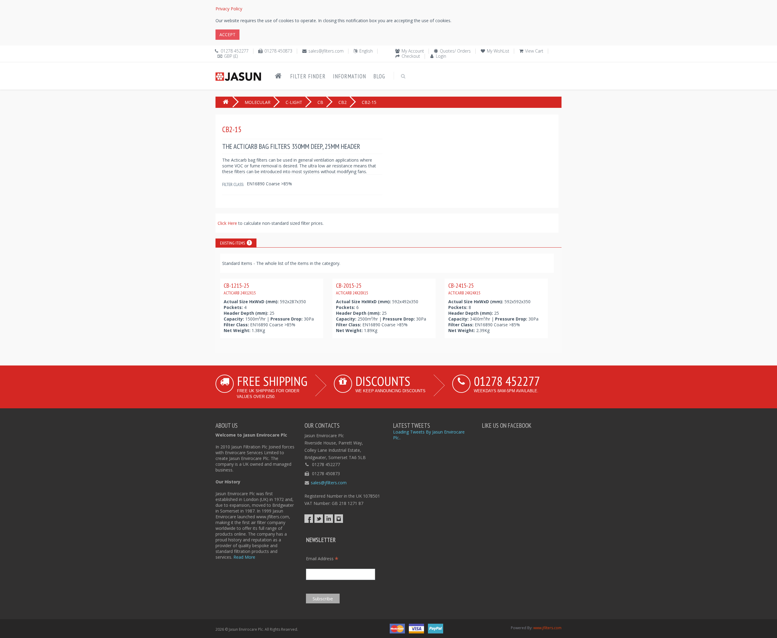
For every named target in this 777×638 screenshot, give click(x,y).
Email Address (322, 558)
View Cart (534, 51)
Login (441, 56)
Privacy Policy (228, 9)
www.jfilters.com (547, 627)
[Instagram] (338, 518)
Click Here (228, 223)
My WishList (498, 51)
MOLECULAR (257, 102)
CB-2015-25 (352, 289)
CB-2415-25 (464, 289)
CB (320, 102)
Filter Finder (308, 76)
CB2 (342, 102)
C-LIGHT (294, 102)
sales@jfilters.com (326, 51)
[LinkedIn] (328, 518)
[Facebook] (308, 518)
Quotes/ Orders (455, 51)
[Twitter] (318, 518)
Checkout (411, 56)
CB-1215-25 (240, 289)
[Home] (278, 76)
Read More (244, 557)
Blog (379, 76)
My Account (413, 51)
